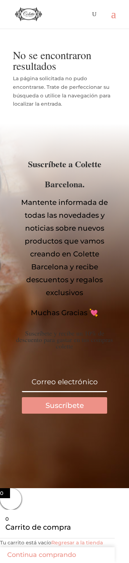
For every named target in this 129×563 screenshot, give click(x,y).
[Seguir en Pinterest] (64, 442)
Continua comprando (41, 555)
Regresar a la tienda (77, 542)
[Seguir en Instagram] (93, 442)
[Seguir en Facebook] (36, 442)
